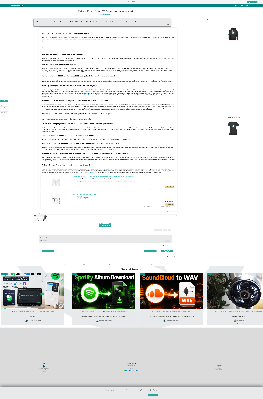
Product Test (219, 365)
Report (164, 245)
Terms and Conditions (219, 368)
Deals (244, 2)
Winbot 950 (87, 94)
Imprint (219, 371)
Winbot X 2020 (93, 172)
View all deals (105, 225)
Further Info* (109, 223)
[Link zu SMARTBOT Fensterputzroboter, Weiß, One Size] (56, 200)
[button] (124, 370)
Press (219, 366)
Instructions (131, 366)
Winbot (165, 229)
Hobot (169, 229)
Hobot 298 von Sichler (77, 37)
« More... (4, 100)
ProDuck (131, 1)
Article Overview (131, 365)
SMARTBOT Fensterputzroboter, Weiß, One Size (84, 194)
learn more (121, 262)
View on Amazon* (170, 186)
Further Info (172, 206)
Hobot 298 (106, 172)
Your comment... (43, 237)
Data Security (219, 369)
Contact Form (43, 369)
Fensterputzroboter (105, 14)
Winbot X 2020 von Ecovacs (60, 37)
